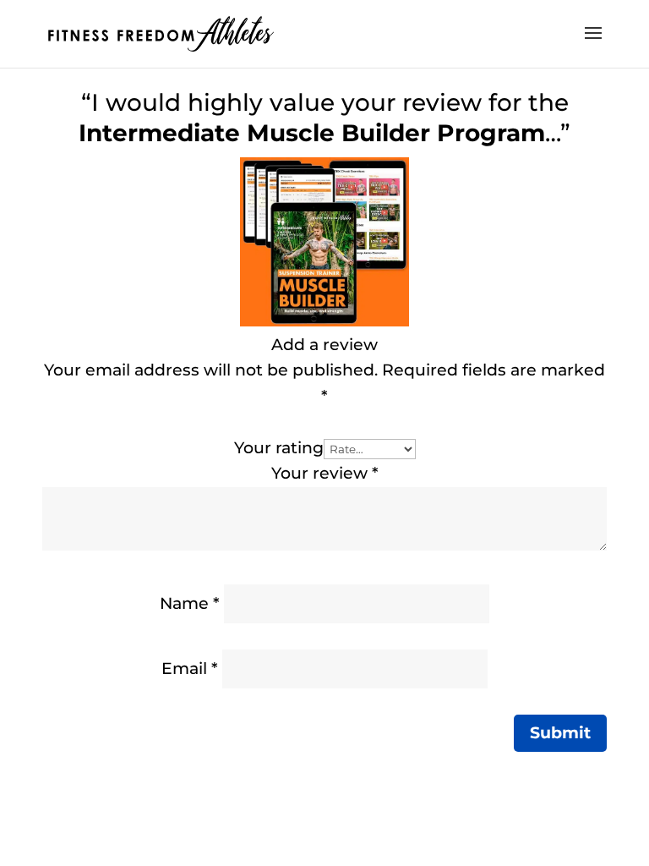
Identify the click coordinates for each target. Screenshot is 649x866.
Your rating (279, 448)
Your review (325, 473)
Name (190, 603)
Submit (560, 733)
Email (189, 668)
